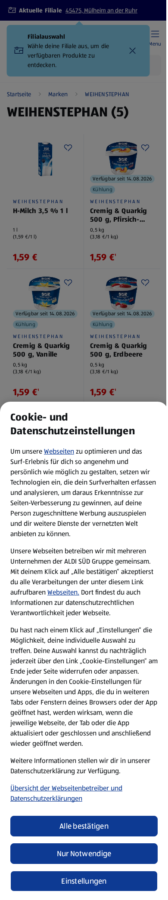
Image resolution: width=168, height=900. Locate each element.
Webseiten (59, 451)
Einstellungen (84, 881)
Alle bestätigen (84, 826)
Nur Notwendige (84, 853)
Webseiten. (63, 592)
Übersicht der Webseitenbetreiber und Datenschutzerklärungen (66, 793)
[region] (84, 651)
